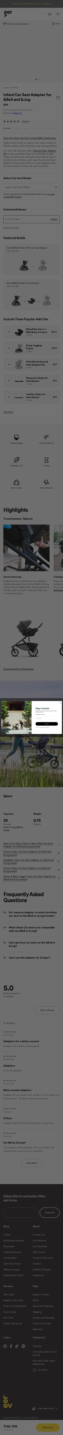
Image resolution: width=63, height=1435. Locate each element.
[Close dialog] (60, 702)
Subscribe (47, 723)
